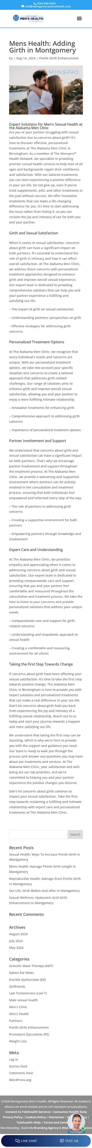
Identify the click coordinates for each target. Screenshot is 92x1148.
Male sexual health (23, 1000)
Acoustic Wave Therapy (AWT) (31, 966)
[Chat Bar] (46, 1141)
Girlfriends (17, 986)
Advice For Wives (21, 973)
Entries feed (18, 1066)
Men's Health (19, 1014)
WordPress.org (20, 1080)
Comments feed (21, 1073)
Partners (15, 1021)
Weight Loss (18, 1041)
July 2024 (16, 941)
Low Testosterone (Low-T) (28, 993)
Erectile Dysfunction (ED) (27, 979)
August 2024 (18, 934)
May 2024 (16, 947)
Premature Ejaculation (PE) (29, 1034)
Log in (13, 1059)
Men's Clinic (18, 1007)
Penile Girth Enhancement (59, 58)
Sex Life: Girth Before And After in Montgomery (44, 891)
